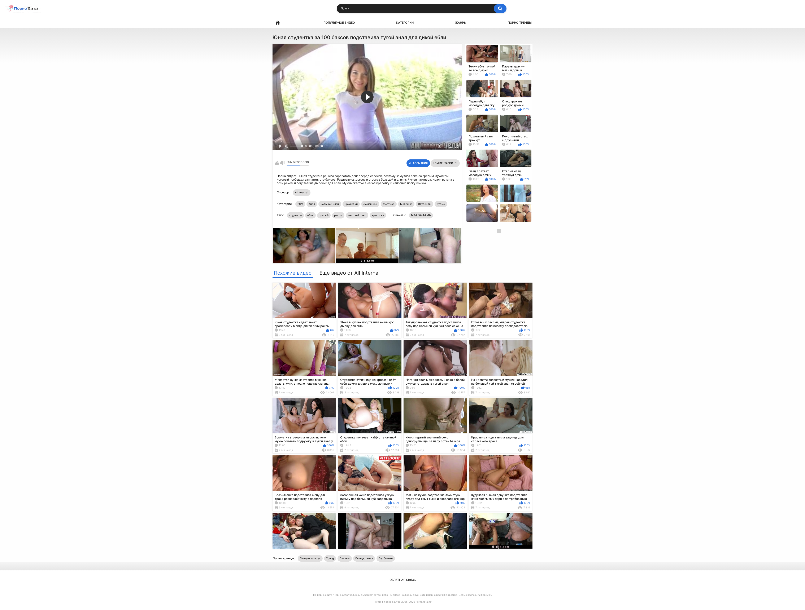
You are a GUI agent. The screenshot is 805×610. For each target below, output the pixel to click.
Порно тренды (520, 22)
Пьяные (345, 558)
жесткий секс (357, 215)
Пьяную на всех (310, 558)
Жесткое (389, 203)
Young (330, 558)
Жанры (460, 22)
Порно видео (278, 22)
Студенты (424, 203)
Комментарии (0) (445, 163)
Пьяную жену (364, 558)
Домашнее (370, 203)
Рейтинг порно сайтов (387, 601)
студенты (295, 215)
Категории (405, 22)
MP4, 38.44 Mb (421, 215)
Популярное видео (339, 22)
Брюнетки (351, 203)
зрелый (324, 215)
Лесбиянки (386, 558)
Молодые (406, 203)
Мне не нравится (282, 163)
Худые (441, 203)
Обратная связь (403, 580)
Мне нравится (277, 163)
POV (300, 203)
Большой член (330, 203)
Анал (312, 203)
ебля (310, 215)
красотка (378, 215)
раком (338, 215)
